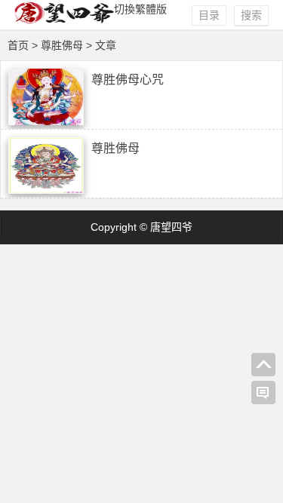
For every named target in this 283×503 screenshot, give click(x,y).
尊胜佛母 (115, 148)
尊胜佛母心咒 (127, 79)
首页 (18, 45)
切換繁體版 (140, 9)
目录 (209, 15)
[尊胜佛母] (46, 190)
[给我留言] (263, 393)
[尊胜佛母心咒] (46, 121)
